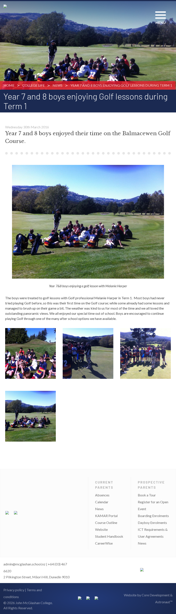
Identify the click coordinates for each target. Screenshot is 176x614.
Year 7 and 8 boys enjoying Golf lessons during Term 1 (121, 85)
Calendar (101, 502)
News (57, 85)
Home (8, 85)
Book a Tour (147, 495)
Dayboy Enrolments (152, 522)
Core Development (156, 595)
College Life (33, 85)
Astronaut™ (164, 602)
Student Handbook (109, 536)
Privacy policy (13, 590)
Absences (102, 495)
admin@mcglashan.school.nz (24, 564)
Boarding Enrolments (153, 516)
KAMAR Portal (106, 516)
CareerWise (104, 543)
